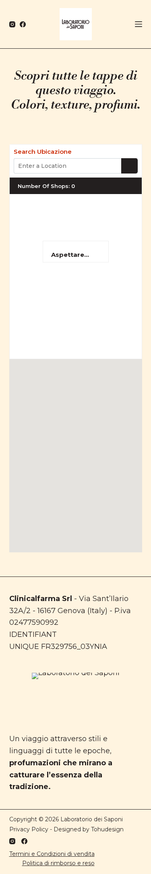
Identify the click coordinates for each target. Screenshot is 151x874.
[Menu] (138, 24)
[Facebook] (23, 24)
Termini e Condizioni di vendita (52, 853)
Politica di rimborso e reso (58, 863)
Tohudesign (107, 829)
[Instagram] (12, 24)
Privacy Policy (28, 829)
